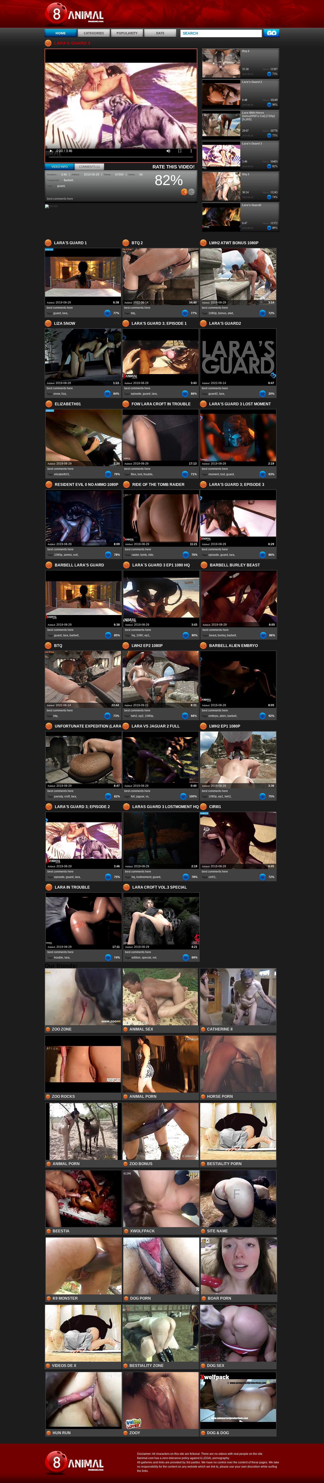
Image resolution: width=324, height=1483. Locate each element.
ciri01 (212, 877)
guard (61, 186)
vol (154, 957)
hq (133, 635)
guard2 (213, 393)
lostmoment (143, 877)
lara (64, 313)
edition (136, 957)
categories (94, 33)
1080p (212, 313)
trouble (148, 474)
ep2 (141, 716)
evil (75, 554)
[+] (184, 192)
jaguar (140, 796)
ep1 (146, 635)
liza (63, 393)
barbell (74, 635)
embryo (213, 716)
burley (222, 635)
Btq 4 (245, 51)
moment (213, 474)
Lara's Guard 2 (252, 82)
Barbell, (69, 180)
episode (136, 393)
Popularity (127, 33)
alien (223, 716)
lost (140, 474)
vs (147, 796)
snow (56, 393)
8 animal (75, 14)
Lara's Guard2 (251, 205)
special (146, 957)
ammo (68, 554)
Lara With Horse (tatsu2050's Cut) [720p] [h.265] (258, 116)
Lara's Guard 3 (252, 143)
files (133, 474)
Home (61, 33)
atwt (230, 313)
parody (58, 796)
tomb (143, 554)
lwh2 (134, 716)
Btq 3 (245, 174)
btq (133, 313)
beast (212, 635)
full (133, 796)
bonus (222, 313)
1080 (139, 635)
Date (160, 33)
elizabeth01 (61, 474)
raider (135, 554)
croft (67, 796)
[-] (191, 192)
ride (150, 554)
